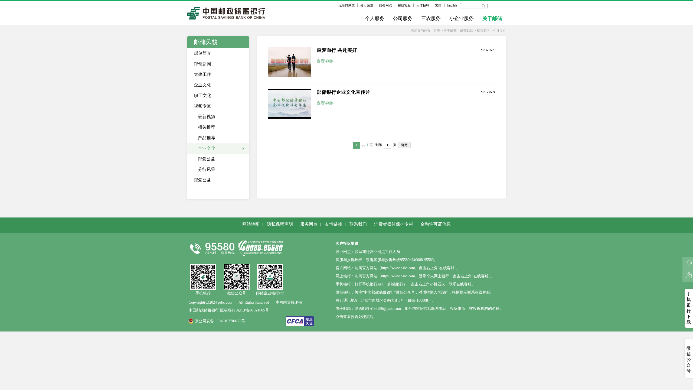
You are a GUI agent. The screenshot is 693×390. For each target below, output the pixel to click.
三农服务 (431, 18)
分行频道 (366, 5)
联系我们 (358, 224)
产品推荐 (206, 137)
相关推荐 (206, 127)
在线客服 (404, 5)
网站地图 (251, 224)
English (452, 5)
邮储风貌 (466, 30)
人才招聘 (422, 5)
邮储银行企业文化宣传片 (343, 92)
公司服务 (403, 18)
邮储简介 (202, 53)
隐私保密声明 (280, 224)
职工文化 (202, 95)
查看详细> (325, 61)
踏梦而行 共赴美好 (337, 50)
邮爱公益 (206, 159)
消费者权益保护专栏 (393, 224)
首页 (437, 30)
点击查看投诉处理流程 (355, 317)
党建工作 (202, 74)
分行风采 (206, 169)
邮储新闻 (202, 63)
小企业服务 (461, 18)
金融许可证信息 (435, 224)
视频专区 (483, 30)
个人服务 (374, 18)
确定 (404, 145)
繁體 (438, 5)
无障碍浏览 (346, 5)
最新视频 (206, 116)
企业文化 (499, 30)
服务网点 (385, 5)
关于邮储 (492, 18)
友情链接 (333, 224)
